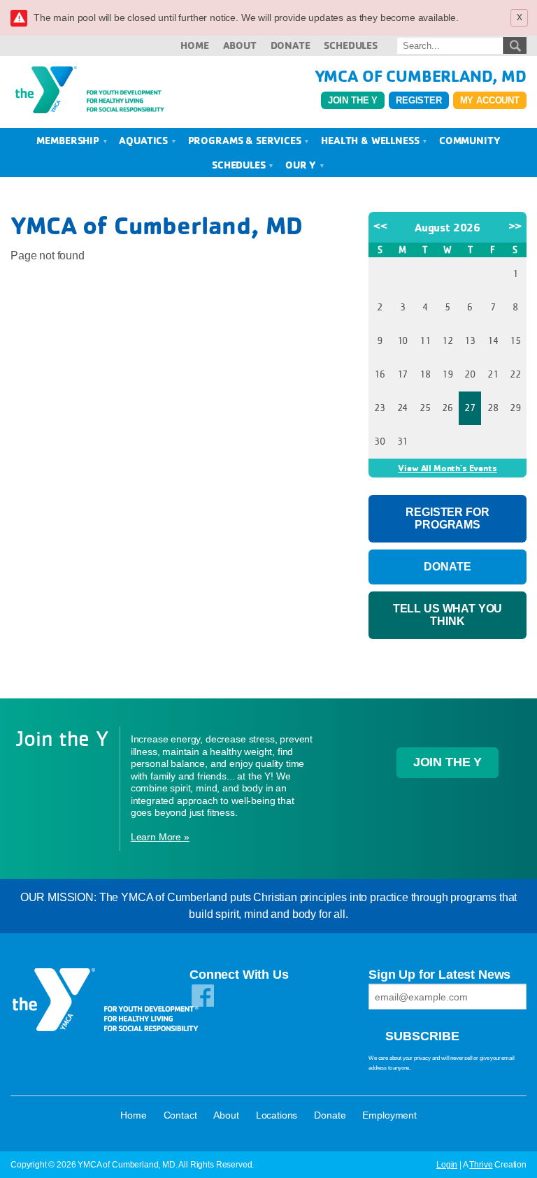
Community (470, 140)
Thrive (480, 1165)
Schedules (351, 45)
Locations (277, 1115)
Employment (389, 1115)
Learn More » (160, 836)
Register (419, 100)
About (240, 45)
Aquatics (145, 140)
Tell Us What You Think (447, 615)
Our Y (302, 164)
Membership (68, 140)
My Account (490, 100)
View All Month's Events (447, 467)
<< (380, 226)
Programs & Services (246, 140)
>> (515, 226)
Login (446, 1165)
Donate (290, 45)
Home (194, 45)
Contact (180, 1115)
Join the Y (353, 100)
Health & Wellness (371, 140)
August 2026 (447, 227)
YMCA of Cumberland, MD (421, 75)
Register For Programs (447, 518)
